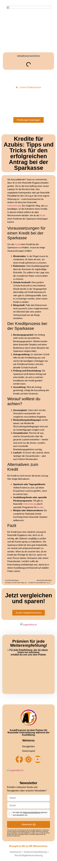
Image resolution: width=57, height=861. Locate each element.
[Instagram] (28, 759)
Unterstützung (14, 205)
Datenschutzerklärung (31, 812)
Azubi (42, 215)
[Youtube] (37, 759)
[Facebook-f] (19, 759)
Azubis (40, 507)
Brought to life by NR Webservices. (28, 846)
